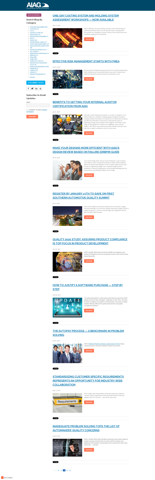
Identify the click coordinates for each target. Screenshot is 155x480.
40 (70, 470)
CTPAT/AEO (34, 29)
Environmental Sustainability (39, 36)
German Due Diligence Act (38, 49)
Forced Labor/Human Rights (39, 44)
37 (61, 470)
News (33, 57)
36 (58, 470)
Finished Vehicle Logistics (38, 42)
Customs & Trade (36, 32)
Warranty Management (37, 74)
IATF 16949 (34, 51)
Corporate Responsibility (38, 27)
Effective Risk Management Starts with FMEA (86, 61)
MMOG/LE (34, 55)
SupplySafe (34, 68)
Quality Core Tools (36, 61)
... (55, 470)
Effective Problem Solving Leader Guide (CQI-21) (104, 344)
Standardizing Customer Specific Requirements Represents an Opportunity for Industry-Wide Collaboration (88, 380)
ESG (32, 38)
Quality (33, 59)
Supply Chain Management (39, 66)
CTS (32, 30)
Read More (89, 39)
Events (33, 40)
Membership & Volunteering (39, 53)
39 (67, 470)
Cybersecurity (35, 34)
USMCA (33, 72)
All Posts (32, 77)
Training (34, 70)
